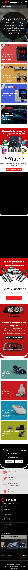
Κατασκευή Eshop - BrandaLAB (14, 564)
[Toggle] (2, 524)
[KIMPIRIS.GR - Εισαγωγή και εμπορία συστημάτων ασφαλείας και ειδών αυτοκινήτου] (14, 2)
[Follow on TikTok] (7, 518)
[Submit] (25, 6)
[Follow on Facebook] (2, 518)
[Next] (26, 542)
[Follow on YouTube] (9, 518)
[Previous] (2, 542)
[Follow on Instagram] (5, 518)
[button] (2, 2)
